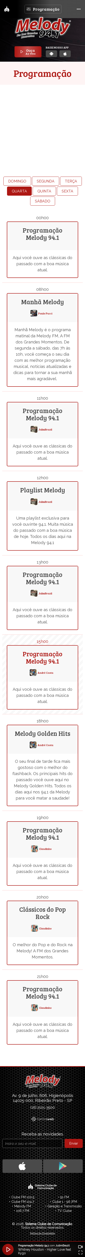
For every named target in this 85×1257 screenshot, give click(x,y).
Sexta (67, 191)
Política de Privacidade (42, 1233)
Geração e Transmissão (64, 1206)
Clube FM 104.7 (22, 1202)
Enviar (73, 1143)
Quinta (44, 191)
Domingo (17, 181)
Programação (46, 9)
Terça (71, 181)
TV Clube (65, 1211)
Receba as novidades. (43, 1134)
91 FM (64, 1197)
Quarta (19, 191)
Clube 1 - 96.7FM (64, 1202)
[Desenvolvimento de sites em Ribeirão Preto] (42, 1119)
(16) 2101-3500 (42, 1108)
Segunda (45, 181)
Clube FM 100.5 (22, 1197)
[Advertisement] (42, 121)
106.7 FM (22, 1211)
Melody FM (22, 1206)
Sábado (42, 201)
